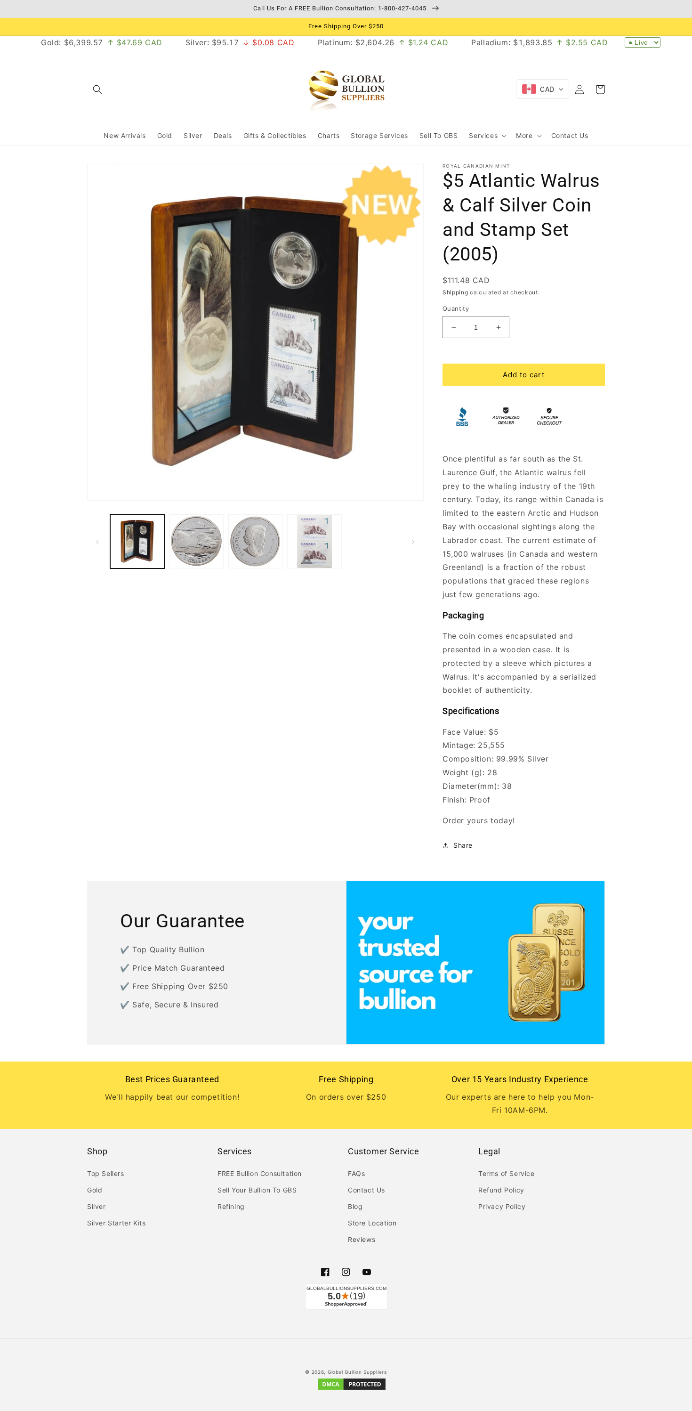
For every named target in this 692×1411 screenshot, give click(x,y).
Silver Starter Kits (116, 1223)
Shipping (455, 292)
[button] (97, 89)
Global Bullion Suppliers (357, 1372)
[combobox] (542, 89)
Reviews (361, 1239)
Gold (94, 1190)
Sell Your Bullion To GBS (257, 1190)
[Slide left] (97, 541)
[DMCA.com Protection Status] (351, 1389)
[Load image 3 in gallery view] (255, 541)
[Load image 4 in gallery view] (314, 541)
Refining (231, 1206)
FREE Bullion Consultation (259, 1173)
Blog (355, 1206)
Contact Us (366, 1190)
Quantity (456, 308)
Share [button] (463, 845)
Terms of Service (506, 1173)
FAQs (356, 1173)
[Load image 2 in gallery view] (196, 541)
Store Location (372, 1223)
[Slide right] (413, 541)
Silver (96, 1206)
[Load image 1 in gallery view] (137, 541)
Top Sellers (105, 1173)
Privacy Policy (501, 1206)
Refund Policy (501, 1190)
